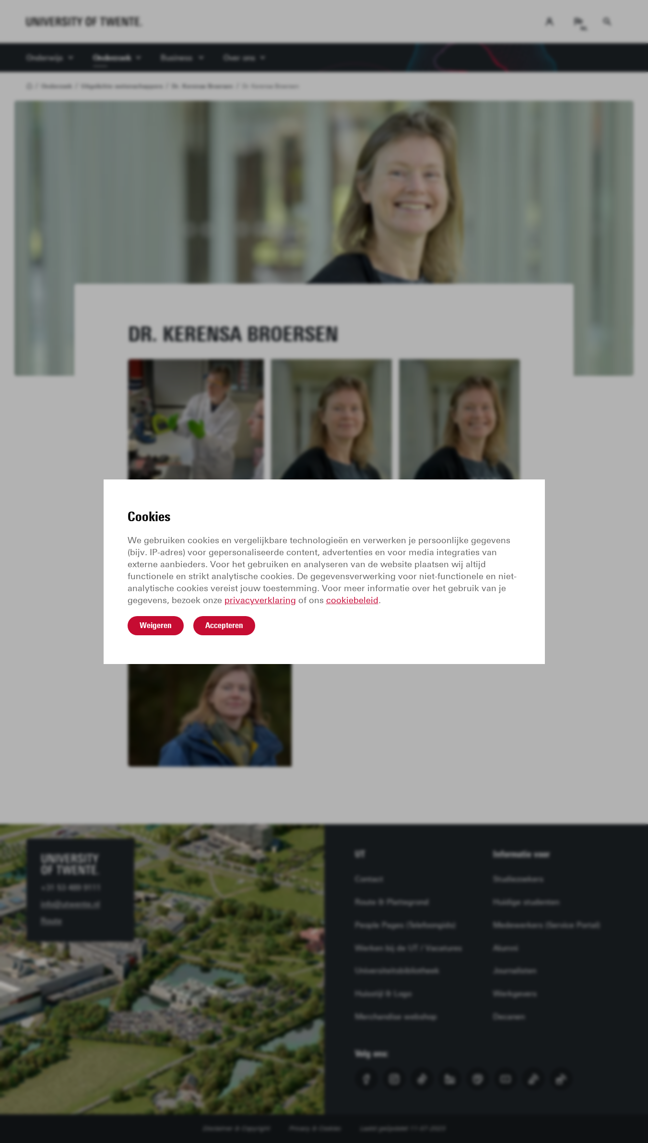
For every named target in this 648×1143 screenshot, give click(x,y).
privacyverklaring (260, 600)
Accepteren (224, 625)
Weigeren (156, 625)
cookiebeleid (352, 600)
